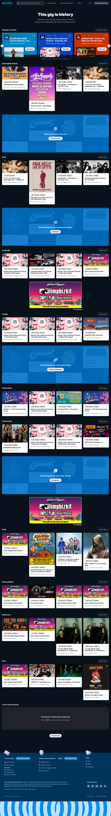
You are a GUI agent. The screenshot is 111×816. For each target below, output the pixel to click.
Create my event (45, 765)
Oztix (79, 3)
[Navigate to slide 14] (60, 59)
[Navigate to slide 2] (43, 59)
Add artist (55, 232)
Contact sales (72, 758)
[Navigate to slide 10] (55, 59)
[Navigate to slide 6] (49, 59)
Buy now (30, 49)
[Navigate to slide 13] (59, 59)
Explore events (10, 762)
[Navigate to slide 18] (66, 59)
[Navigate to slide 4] (46, 59)
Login (60, 758)
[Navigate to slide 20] (68, 59)
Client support (45, 770)
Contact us (91, 767)
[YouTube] (92, 786)
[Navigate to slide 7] (50, 59)
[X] (105, 786)
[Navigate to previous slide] (2, 45)
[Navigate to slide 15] (61, 59)
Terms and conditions (101, 796)
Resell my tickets (11, 774)
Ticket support (10, 772)
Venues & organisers (66, 3)
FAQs (89, 764)
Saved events (10, 765)
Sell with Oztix (103, 3)
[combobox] (30, 3)
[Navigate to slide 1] (42, 59)
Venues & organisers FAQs (48, 768)
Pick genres (55, 480)
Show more (103, 63)
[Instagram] (88, 786)
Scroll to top (55, 736)
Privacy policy (90, 796)
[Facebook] (101, 786)
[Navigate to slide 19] (67, 59)
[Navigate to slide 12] (57, 59)
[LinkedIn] (97, 786)
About (89, 761)
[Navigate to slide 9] (53, 59)
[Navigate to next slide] (109, 45)
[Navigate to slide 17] (64, 59)
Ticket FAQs (9, 770)
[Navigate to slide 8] (52, 59)
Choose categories (55, 369)
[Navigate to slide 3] (45, 59)
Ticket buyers (51, 3)
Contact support (24, 758)
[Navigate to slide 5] (48, 59)
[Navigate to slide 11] (56, 59)
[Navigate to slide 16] (63, 59)
